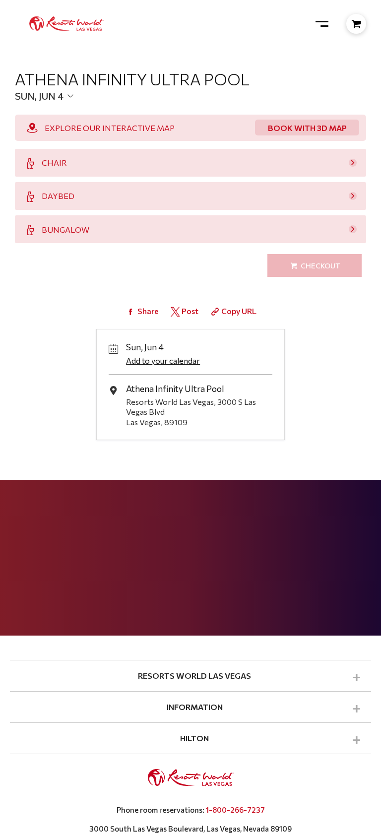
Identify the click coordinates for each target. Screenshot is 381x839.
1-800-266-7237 (235, 809)
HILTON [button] (194, 738)
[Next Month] (177, 112)
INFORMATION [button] (195, 706)
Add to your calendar (163, 360)
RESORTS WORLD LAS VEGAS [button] (194, 675)
